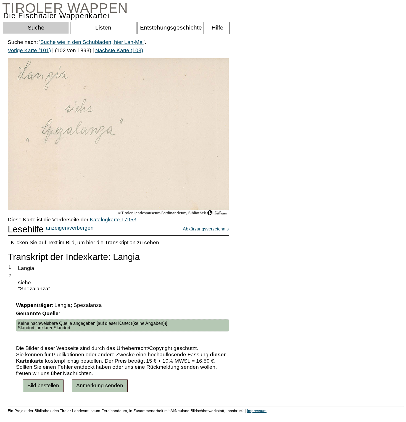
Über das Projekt (239, 416)
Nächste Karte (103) (119, 50)
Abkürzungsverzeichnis (206, 228)
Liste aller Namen (148, 416)
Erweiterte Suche (28, 416)
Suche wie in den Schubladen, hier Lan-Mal (92, 42)
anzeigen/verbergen (70, 228)
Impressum (257, 410)
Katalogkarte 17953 (113, 219)
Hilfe (268, 416)
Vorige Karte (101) (29, 50)
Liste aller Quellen (194, 416)
